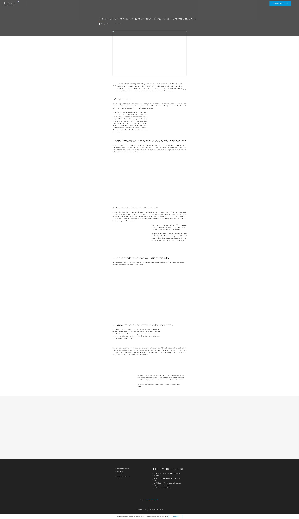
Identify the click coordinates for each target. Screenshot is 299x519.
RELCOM (9, 3)
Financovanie (120, 474)
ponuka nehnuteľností (280, 3)
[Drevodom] (137, 426)
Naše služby (120, 471)
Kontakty (119, 479)
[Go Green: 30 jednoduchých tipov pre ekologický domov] (162, 426)
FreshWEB (160, 509)
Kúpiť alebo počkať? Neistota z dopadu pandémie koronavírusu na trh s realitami (167, 484)
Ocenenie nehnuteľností (123, 476)
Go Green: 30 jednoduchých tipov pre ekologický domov (167, 479)
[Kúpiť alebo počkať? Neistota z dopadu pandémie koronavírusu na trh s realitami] (188, 426)
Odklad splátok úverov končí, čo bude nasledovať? (167, 473)
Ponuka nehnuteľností (123, 469)
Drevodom (156, 476)
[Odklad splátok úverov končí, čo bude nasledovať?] (111, 426)
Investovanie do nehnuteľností (162, 488)
